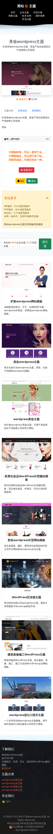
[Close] (47, 198)
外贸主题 (37, 12)
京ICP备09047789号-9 (26, 830)
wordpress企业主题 (12, 783)
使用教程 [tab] (36, 110)
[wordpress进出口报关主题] (26, 694)
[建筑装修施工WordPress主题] (26, 633)
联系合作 (6, 768)
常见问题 (26, 19)
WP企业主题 (13, 823)
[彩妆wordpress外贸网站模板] (26, 519)
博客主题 (13, 15)
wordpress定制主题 (12, 790)
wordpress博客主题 (12, 786)
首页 (13, 12)
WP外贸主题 (26, 823)
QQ (22, 180)
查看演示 (23, 99)
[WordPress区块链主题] (26, 576)
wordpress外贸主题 (12, 779)
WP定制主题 (39, 823)
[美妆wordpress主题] (26, 341)
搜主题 (45, 244)
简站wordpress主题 (35, 816)
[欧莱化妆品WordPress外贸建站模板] (26, 455)
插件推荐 (40, 15)
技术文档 (26, 15)
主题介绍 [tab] (8, 110)
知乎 (8, 801)
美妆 (4, 127)
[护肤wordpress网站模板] (26, 280)
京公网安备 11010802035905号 (28, 826)
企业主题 (24, 12)
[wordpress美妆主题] (26, 398)
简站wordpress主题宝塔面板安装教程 (23, 224)
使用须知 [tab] (22, 110)
